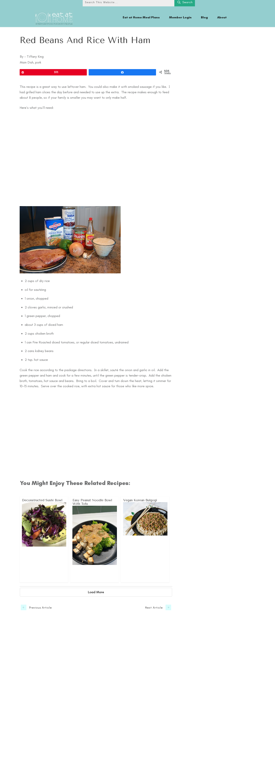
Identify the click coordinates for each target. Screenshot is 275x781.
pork (38, 62)
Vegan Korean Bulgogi (145, 539)
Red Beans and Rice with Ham (85, 40)
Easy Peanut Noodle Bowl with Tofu (95, 539)
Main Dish (26, 62)
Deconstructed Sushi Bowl (44, 539)
